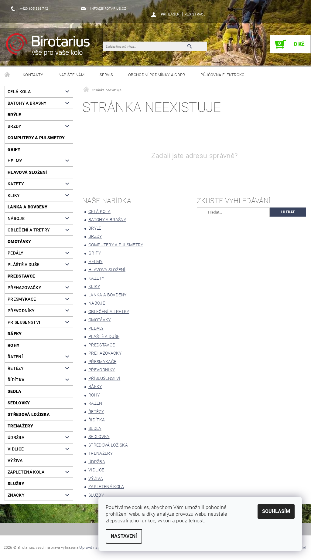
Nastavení (124, 536)
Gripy (14, 149)
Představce (21, 276)
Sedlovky (19, 402)
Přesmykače (22, 299)
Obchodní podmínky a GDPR (156, 75)
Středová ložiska (29, 414)
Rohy (13, 345)
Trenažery (20, 425)
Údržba (16, 437)
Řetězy (16, 368)
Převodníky (21, 310)
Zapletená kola (26, 472)
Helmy (15, 160)
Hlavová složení (27, 172)
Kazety (16, 183)
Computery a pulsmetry (36, 137)
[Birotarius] (54, 47)
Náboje (16, 218)
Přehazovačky (24, 287)
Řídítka (16, 379)
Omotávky (19, 241)
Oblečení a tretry (29, 230)
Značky (16, 495)
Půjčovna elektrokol (223, 75)
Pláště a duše (23, 264)
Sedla (15, 391)
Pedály (15, 253)
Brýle (14, 114)
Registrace (195, 14)
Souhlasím (276, 511)
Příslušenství (24, 322)
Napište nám (72, 75)
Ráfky (15, 333)
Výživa (15, 460)
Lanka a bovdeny (28, 206)
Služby (16, 483)
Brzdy (15, 126)
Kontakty (33, 75)
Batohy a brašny (27, 103)
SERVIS (106, 75)
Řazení (15, 356)
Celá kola (19, 91)
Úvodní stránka (7, 75)
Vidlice (16, 449)
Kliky (14, 195)
